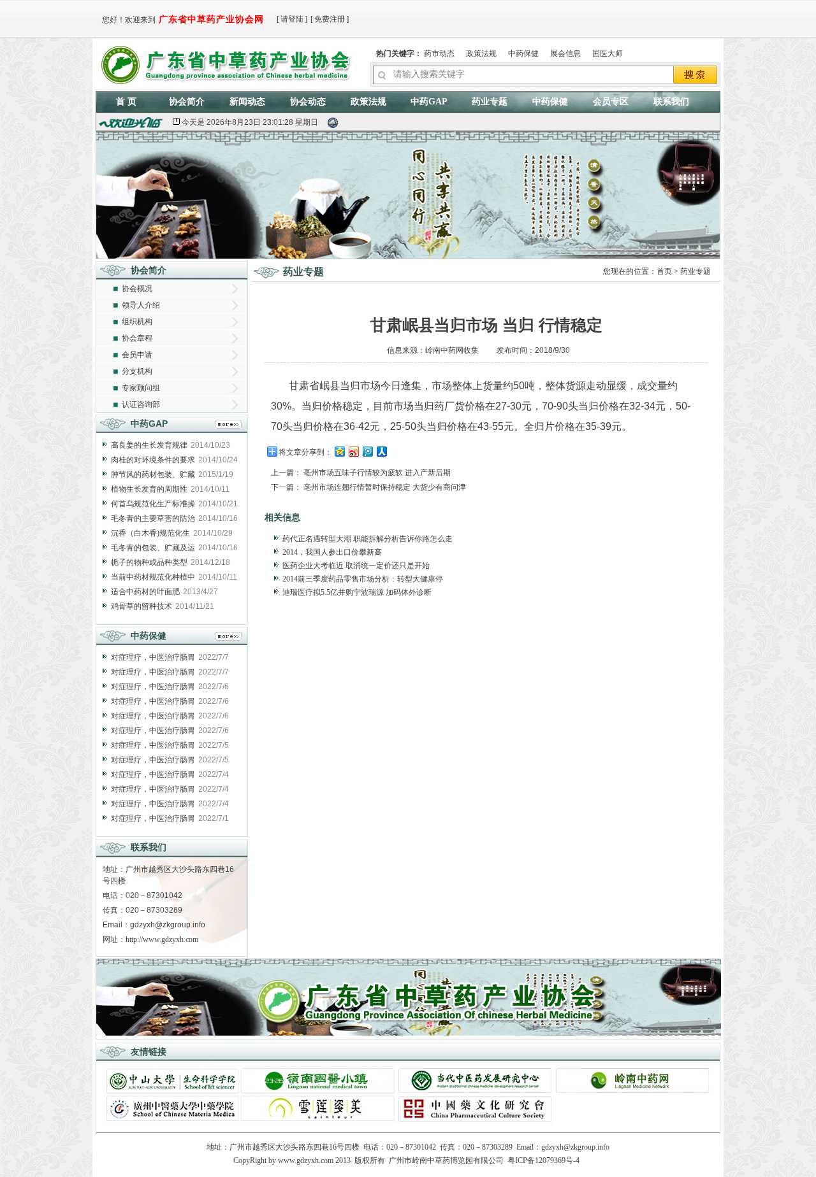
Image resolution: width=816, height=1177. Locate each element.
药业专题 (489, 101)
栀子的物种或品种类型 (149, 562)
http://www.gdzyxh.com (162, 939)
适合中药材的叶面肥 (145, 591)
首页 (664, 271)
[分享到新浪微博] (353, 451)
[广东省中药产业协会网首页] (228, 62)
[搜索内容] (695, 76)
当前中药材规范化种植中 (153, 577)
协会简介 (187, 101)
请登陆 (291, 19)
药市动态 (439, 53)
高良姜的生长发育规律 (149, 445)
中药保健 (523, 53)
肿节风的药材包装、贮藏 (153, 474)
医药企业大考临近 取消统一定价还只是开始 (356, 565)
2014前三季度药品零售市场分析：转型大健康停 (362, 578)
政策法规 (481, 53)
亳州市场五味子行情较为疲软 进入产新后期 (377, 472)
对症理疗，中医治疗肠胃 (153, 657)
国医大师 (607, 53)
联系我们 (671, 101)
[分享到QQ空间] (339, 451)
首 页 (126, 101)
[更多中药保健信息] (228, 638)
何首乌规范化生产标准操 (153, 503)
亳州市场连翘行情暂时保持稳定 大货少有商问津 (384, 487)
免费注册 (329, 19)
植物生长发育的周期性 (149, 489)
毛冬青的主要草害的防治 (153, 518)
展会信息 (565, 53)
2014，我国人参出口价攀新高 (332, 552)
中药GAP (429, 101)
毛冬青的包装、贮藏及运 (153, 547)
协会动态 (308, 101)
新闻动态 (247, 101)
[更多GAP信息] (228, 426)
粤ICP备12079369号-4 (543, 1160)
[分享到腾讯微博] (367, 451)
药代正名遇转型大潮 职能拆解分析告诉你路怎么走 (367, 538)
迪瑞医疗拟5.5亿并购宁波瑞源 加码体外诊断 (357, 592)
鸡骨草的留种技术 (141, 606)
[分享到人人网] (381, 451)
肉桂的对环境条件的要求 (153, 459)
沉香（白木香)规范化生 (150, 533)
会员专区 (611, 101)
